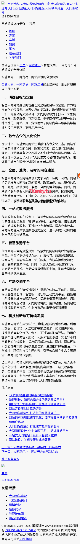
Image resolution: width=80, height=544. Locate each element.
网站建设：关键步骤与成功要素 (30, 439)
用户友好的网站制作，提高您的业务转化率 (37, 404)
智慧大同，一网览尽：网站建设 (22, 84)
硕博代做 (15, 505)
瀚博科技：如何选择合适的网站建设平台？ (37, 399)
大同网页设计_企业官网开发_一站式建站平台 (38, 430)
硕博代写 (15, 509)
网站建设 (35, 65)
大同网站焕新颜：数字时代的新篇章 (31, 447)
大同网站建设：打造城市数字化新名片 (34, 426)
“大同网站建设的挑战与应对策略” (31, 395)
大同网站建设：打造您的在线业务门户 (34, 413)
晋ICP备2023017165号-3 (20, 530)
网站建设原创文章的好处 (25, 408)
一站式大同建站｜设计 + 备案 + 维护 (33, 435)
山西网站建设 (18, 518)
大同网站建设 (18, 496)
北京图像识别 (18, 500)
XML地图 (25, 539)
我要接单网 (16, 513)
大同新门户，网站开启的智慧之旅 (29, 451)
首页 (22, 65)
